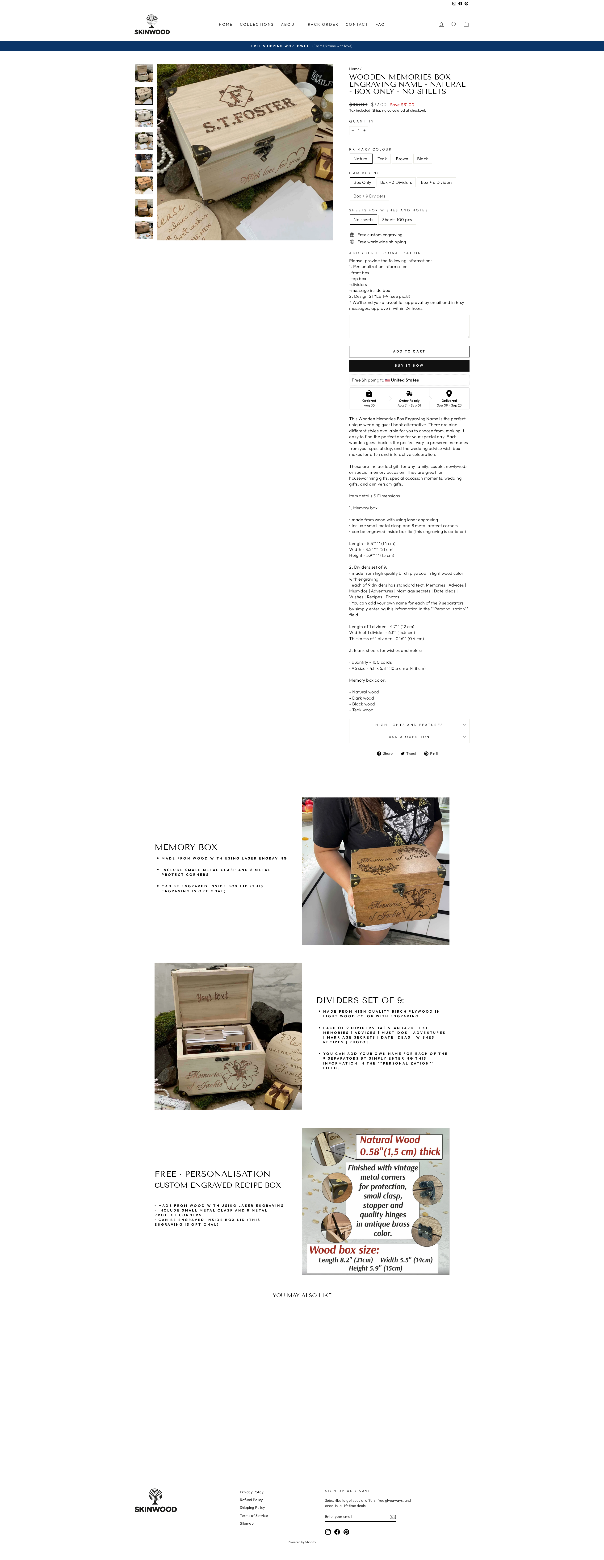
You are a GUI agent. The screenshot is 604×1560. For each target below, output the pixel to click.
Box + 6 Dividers (437, 182)
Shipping (379, 110)
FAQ (380, 24)
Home (354, 69)
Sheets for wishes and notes (388, 210)
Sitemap (247, 1523)
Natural (361, 158)
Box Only (362, 182)
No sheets (363, 219)
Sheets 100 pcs (397, 219)
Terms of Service (254, 1515)
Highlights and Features (409, 725)
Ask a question (409, 737)
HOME (226, 24)
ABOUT (289, 24)
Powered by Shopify (302, 1542)
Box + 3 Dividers (396, 182)
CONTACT (357, 24)
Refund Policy (251, 1499)
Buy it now (409, 365)
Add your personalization (385, 253)
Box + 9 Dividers (369, 196)
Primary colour (370, 149)
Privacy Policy (252, 1492)
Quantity (361, 121)
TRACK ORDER (322, 24)
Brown (402, 158)
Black (422, 158)
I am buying (365, 173)
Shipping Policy (252, 1507)
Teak (382, 158)
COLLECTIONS (257, 24)
